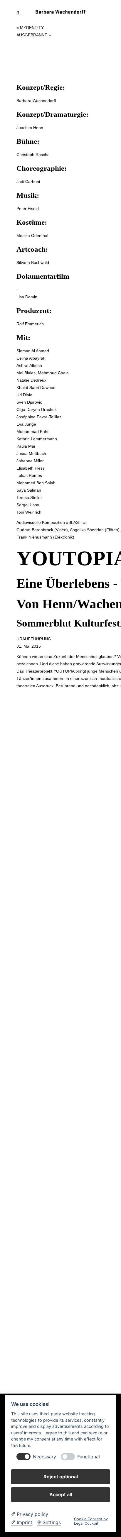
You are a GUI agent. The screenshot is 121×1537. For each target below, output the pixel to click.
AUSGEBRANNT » (33, 35)
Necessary (44, 1457)
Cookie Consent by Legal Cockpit (91, 1521)
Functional (88, 1457)
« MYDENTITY (30, 27)
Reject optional (60, 1477)
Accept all (60, 1494)
